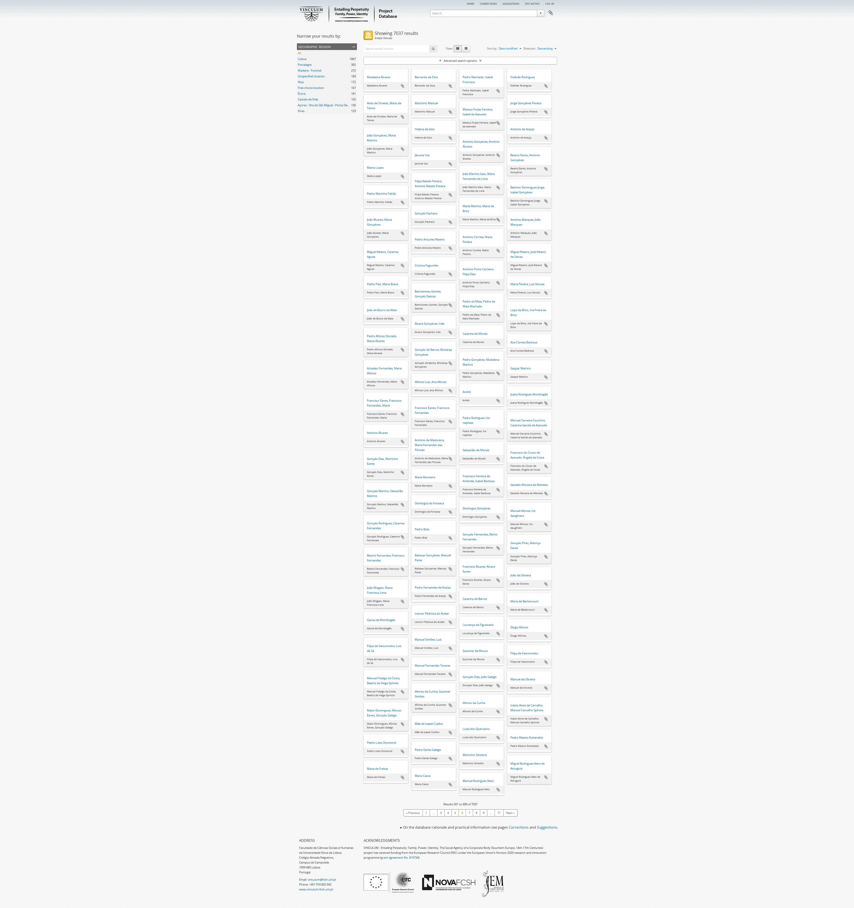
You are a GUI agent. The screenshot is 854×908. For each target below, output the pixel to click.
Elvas (301, 111)
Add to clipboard (402, 86)
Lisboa (302, 59)
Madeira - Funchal (309, 70)
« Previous (413, 813)
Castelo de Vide (308, 99)
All (299, 53)
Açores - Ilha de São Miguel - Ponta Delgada (326, 105)
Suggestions (511, 3)
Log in (549, 3)
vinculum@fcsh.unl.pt (322, 880)
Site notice (532, 3)
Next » (510, 813)
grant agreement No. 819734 (400, 858)
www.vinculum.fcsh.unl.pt (316, 889)
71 (499, 813)
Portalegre (305, 65)
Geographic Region (314, 46)
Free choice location (311, 88)
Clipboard (550, 12)
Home (470, 3)
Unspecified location (311, 76)
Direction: (529, 48)
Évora (301, 94)
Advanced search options (460, 61)
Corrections (488, 3)
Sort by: (492, 48)
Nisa (301, 82)
